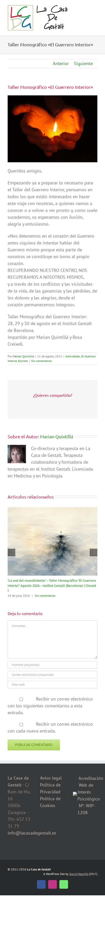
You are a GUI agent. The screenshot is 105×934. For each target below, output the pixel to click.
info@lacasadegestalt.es (32, 833)
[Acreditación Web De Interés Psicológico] (75, 795)
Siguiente (83, 63)
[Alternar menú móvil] (95, 7)
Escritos (23, 361)
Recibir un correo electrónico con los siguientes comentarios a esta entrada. (50, 706)
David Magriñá (78, 874)
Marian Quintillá (23, 356)
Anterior (61, 63)
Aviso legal (51, 778)
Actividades (72, 356)
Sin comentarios (41, 361)
